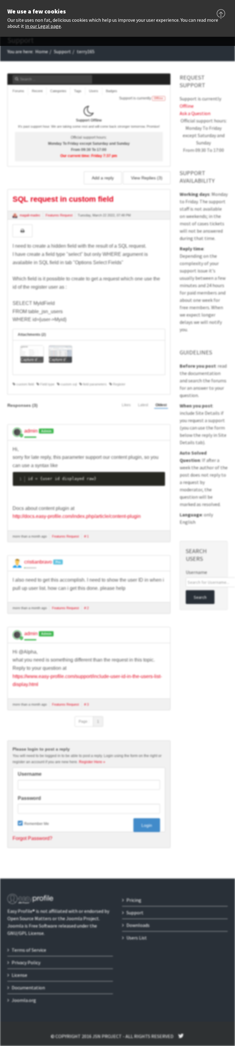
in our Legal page (43, 26)
